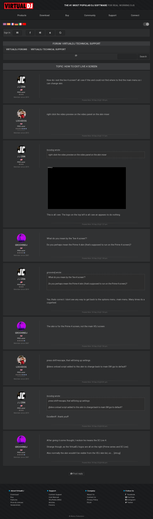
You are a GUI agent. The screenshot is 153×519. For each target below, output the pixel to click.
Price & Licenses (16, 502)
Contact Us (91, 497)
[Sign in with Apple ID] (50, 32)
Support (112, 15)
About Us (90, 494)
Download (44, 15)
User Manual (54, 497)
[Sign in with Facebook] (30, 32)
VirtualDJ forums (16, 49)
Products (21, 15)
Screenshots (15, 505)
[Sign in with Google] (60, 32)
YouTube (130, 497)
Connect (135, 15)
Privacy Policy (92, 500)
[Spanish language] (8, 24)
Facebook (130, 494)
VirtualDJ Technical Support (48, 49)
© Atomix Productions (76, 516)
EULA (89, 502)
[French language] (12, 24)
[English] (4, 24)
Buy (67, 15)
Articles (52, 502)
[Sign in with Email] (17, 32)
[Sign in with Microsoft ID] (40, 32)
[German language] (16, 24)
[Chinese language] (24, 24)
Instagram (131, 500)
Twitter (130, 502)
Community (89, 15)
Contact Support (55, 494)
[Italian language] (20, 24)
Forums (52, 505)
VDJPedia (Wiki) (55, 500)
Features (13, 500)
